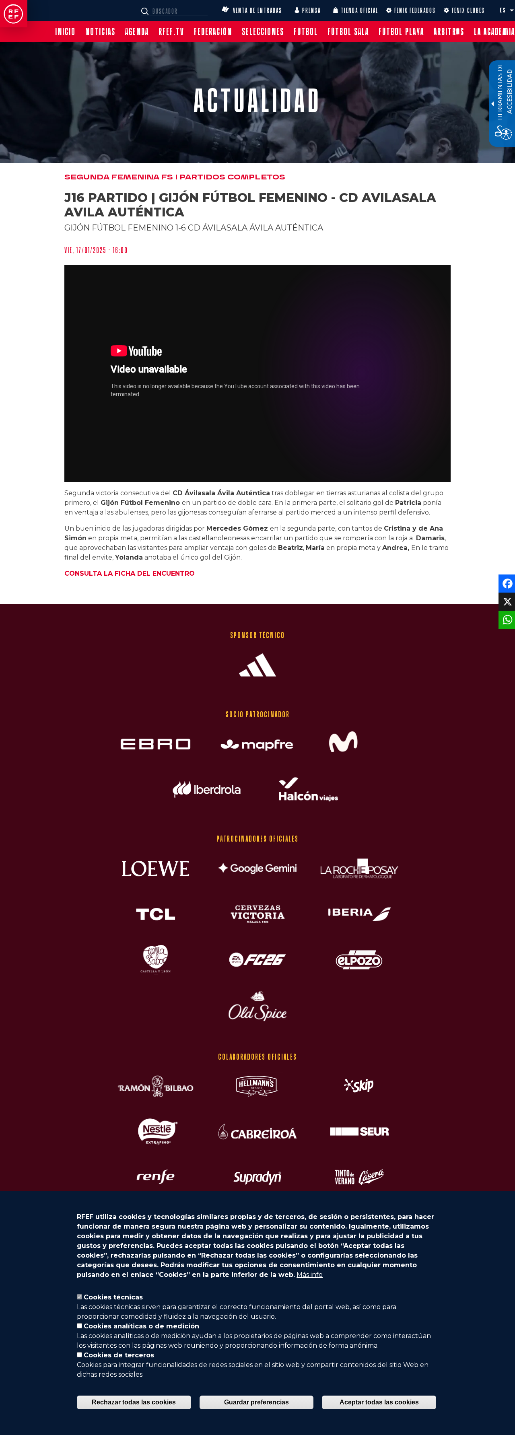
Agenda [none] (137, 31)
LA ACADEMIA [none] (494, 31)
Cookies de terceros (119, 1355)
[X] (506, 601)
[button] (512, 10)
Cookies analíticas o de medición (141, 1326)
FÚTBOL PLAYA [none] (401, 31)
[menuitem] (65, 31)
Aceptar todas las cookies (379, 1402)
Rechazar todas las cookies (134, 1402)
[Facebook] (506, 583)
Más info (310, 1275)
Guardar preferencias (256, 1402)
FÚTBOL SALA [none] (348, 31)
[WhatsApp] (506, 619)
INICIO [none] (65, 31)
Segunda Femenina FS (118, 177)
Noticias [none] (100, 31)
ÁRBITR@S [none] (449, 31)
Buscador (146, 11)
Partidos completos (232, 177)
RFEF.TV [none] (171, 31)
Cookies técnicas (113, 1297)
